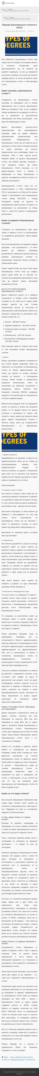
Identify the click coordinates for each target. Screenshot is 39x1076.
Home (3, 9)
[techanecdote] (8, 3)
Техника (10, 9)
